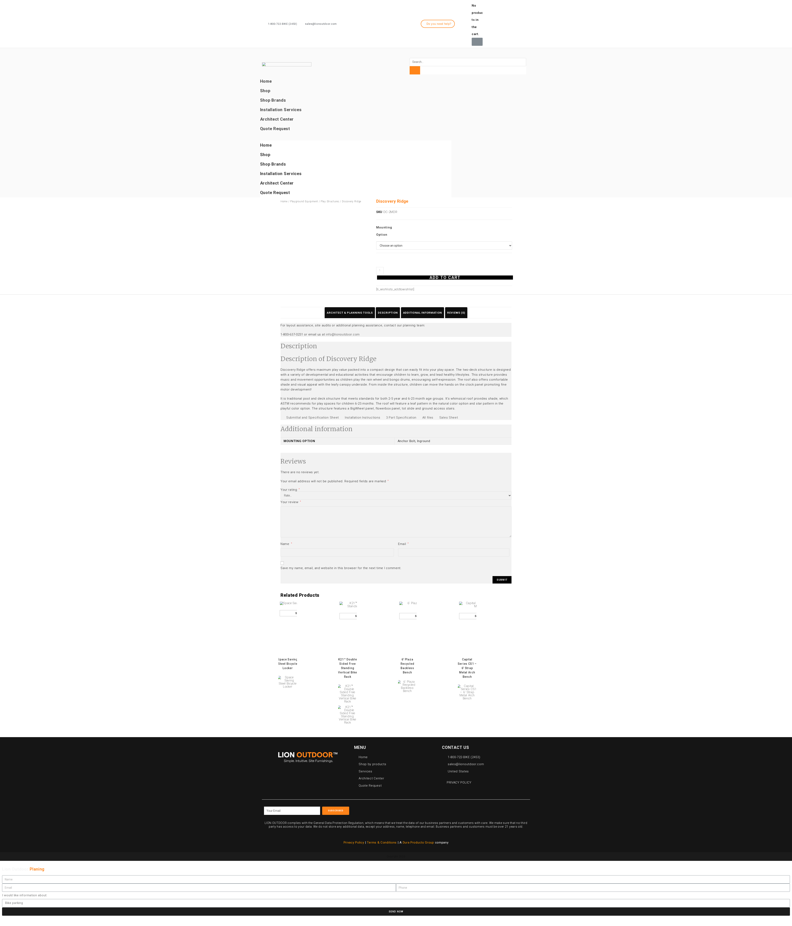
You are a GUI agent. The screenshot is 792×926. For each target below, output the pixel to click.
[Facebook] (503, 23)
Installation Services (281, 109)
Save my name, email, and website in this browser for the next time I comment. (341, 568)
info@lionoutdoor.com (343, 334)
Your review (290, 502)
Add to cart (445, 277)
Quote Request (275, 128)
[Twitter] (518, 23)
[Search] (415, 70)
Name (286, 544)
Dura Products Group (418, 842)
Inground (423, 441)
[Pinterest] (464, 809)
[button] (438, 24)
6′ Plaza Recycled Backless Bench (407, 666)
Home (266, 81)
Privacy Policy (354, 842)
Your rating (290, 489)
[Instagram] (510, 23)
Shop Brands (273, 100)
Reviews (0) (456, 312)
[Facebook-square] (445, 809)
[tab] (350, 312)
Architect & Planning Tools (350, 312)
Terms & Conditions (382, 842)
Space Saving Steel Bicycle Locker (288, 664)
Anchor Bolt (406, 441)
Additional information (422, 312)
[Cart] (477, 42)
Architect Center (277, 119)
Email (403, 544)
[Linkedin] (525, 23)
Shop (265, 90)
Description (388, 312)
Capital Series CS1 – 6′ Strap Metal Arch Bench (467, 668)
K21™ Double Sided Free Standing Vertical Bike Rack (347, 668)
